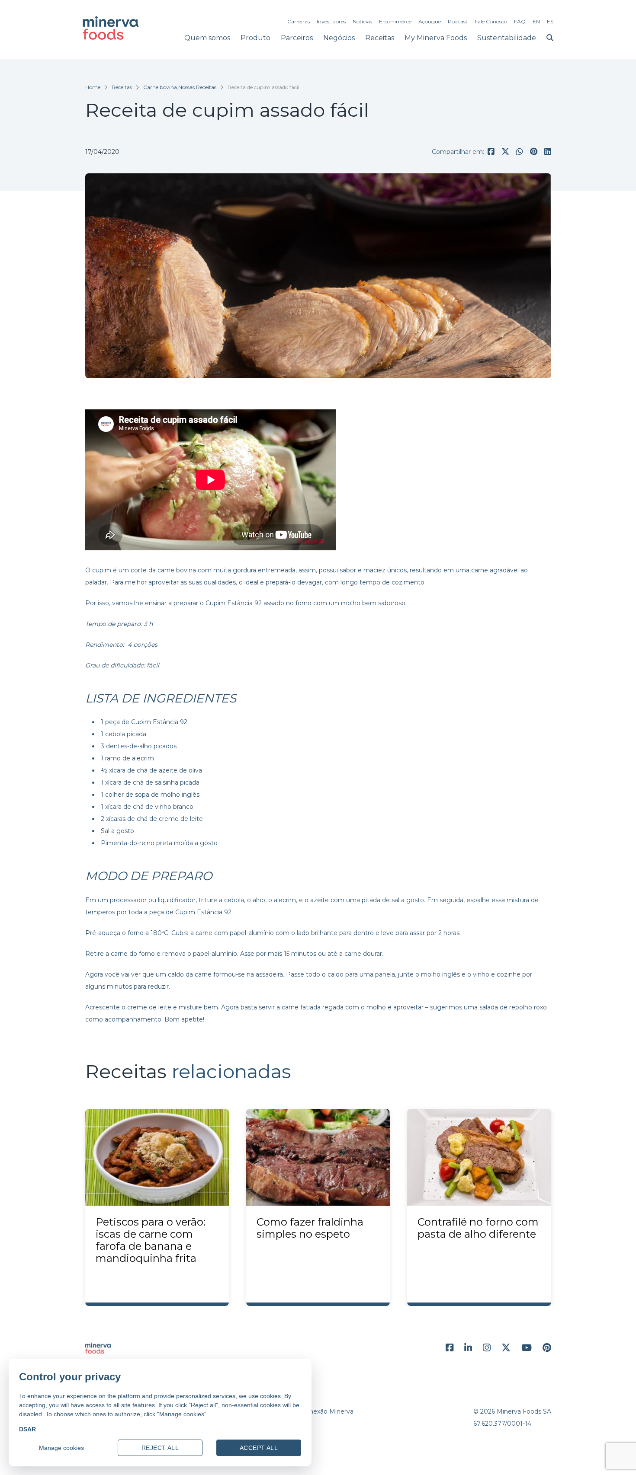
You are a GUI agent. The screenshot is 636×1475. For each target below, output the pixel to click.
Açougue (429, 21)
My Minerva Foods (436, 38)
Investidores (331, 21)
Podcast (458, 21)
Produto (255, 38)
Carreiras (298, 21)
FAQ (520, 21)
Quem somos (207, 38)
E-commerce (395, 21)
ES (550, 21)
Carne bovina (160, 87)
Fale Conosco (491, 21)
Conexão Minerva (327, 1411)
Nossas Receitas (197, 87)
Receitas (379, 38)
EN (536, 21)
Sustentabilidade (506, 38)
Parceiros (297, 38)
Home (92, 87)
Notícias (362, 21)
